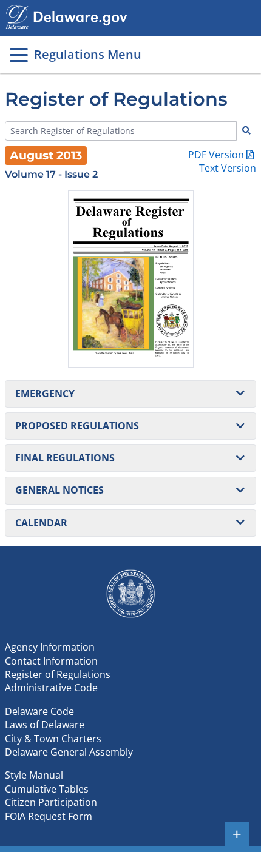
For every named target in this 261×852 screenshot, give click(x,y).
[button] (130, 394)
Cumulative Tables (47, 789)
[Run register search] (246, 131)
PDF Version (216, 154)
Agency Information (50, 647)
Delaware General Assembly (69, 752)
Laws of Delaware (44, 724)
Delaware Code (39, 711)
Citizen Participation (51, 802)
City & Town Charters (53, 738)
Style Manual (34, 775)
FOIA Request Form (48, 816)
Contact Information (51, 661)
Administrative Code (51, 687)
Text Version (227, 168)
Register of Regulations (57, 674)
